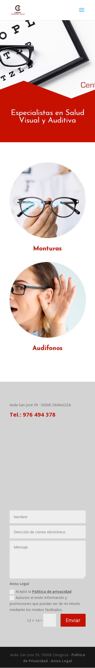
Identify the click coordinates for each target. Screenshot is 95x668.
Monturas (47, 249)
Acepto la (43, 591)
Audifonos (47, 348)
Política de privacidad (51, 591)
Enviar (73, 620)
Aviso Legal (61, 660)
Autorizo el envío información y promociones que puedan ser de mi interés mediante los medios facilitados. (45, 603)
